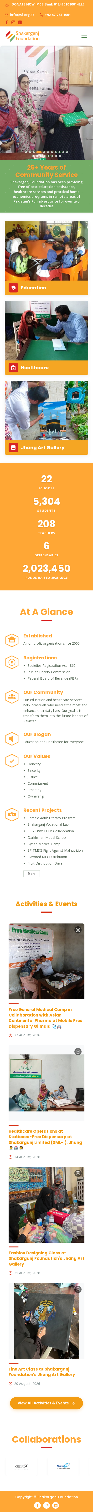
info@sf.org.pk (22, 15)
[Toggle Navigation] (84, 35)
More (31, 874)
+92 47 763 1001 (58, 15)
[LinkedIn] (20, 22)
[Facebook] (7, 22)
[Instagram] (13, 22)
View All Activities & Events (43, 1403)
